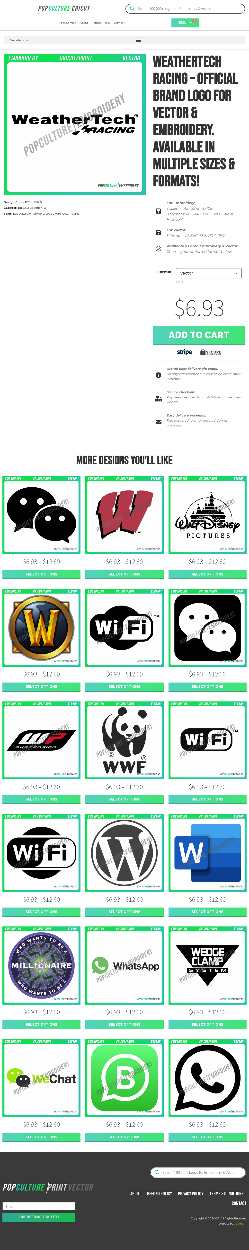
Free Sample (67, 23)
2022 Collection (32, 207)
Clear (179, 282)
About (84, 23)
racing (75, 213)
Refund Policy (101, 23)
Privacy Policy (190, 1194)
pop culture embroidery (28, 213)
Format (165, 272)
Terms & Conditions (226, 1194)
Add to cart (199, 335)
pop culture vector (57, 213)
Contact (119, 23)
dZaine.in (240, 1223)
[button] (124, 40)
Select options (41, 574)
